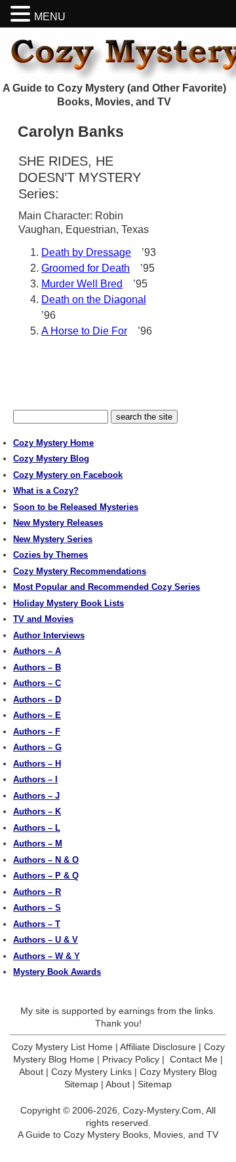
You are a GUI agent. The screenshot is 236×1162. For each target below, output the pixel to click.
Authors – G (37, 747)
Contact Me (194, 1059)
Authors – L (36, 828)
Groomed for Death (85, 268)
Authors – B (37, 667)
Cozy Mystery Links (91, 1071)
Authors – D (37, 699)
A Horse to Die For (84, 330)
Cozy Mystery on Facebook (68, 475)
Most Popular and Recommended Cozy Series (106, 587)
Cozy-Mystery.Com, (163, 1110)
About (31, 1071)
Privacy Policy (130, 1059)
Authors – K (37, 811)
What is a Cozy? (46, 491)
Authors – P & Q (46, 876)
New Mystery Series (52, 539)
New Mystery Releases (58, 523)
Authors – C (37, 683)
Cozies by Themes (50, 555)
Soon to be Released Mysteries (75, 507)
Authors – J (36, 796)
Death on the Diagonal (93, 299)
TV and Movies (43, 619)
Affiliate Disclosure (158, 1047)
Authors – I (35, 779)
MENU (50, 16)
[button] (22, 14)
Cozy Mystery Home (53, 443)
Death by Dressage (86, 252)
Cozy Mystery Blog (51, 458)
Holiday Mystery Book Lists (68, 603)
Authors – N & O (46, 860)
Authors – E (37, 715)
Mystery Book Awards (57, 972)
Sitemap (155, 1084)
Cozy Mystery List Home (62, 1047)
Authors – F (36, 731)
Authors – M (37, 843)
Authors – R (37, 892)
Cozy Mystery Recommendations (79, 571)
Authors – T (36, 924)
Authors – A (37, 651)
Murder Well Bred (82, 283)
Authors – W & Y (46, 956)
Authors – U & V (45, 940)
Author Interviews (49, 635)
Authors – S (37, 908)
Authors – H (37, 764)
